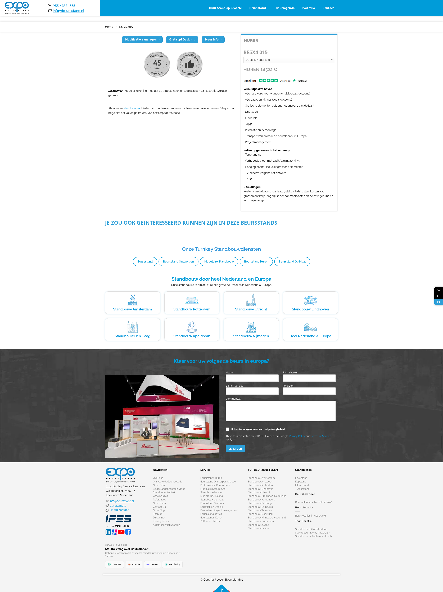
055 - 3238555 (64, 5)
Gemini (154, 564)
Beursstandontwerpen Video (169, 488)
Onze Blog (159, 510)
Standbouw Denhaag (260, 503)
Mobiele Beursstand (211, 496)
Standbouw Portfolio (164, 492)
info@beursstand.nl (68, 11)
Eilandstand (302, 485)
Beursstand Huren (256, 261)
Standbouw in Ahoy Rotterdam (312, 532)
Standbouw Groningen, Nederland (267, 496)
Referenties (159, 499)
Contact (328, 8)
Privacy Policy (297, 436)
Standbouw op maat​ (212, 499)
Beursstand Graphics (212, 503)
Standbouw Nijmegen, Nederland (267, 517)
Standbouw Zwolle (258, 524)
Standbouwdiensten (211, 492)
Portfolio (308, 8)
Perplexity (174, 564)
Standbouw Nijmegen (251, 336)
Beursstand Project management (219, 510)
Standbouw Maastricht (260, 514)
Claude (136, 564)
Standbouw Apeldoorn (191, 336)
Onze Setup (159, 485)
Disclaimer (159, 517)
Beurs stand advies (211, 514)
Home (109, 26)
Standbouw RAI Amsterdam (311, 529)
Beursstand (257, 8)
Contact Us (159, 506)
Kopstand (300, 481)
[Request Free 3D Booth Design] (438, 302)
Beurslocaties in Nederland (310, 515)
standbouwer (132, 108)
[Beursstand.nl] (17, 8)
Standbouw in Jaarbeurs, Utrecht (314, 536)
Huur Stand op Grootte (225, 8)
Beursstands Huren (211, 478)
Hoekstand (301, 478)
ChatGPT (116, 564)
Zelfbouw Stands (210, 521)
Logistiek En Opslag (211, 506)
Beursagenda (285, 8)
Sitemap (157, 514)
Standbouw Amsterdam (132, 309)
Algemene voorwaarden (166, 524)
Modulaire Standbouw (219, 261)
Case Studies (160, 496)
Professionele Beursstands (215, 485)
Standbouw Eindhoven (310, 309)
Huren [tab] (251, 40)
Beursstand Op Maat (292, 261)
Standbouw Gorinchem (261, 521)
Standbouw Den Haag (132, 336)
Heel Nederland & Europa (310, 336)
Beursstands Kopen (211, 517)
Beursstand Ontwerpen (178, 261)
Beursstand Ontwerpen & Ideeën (218, 481)
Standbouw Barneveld (260, 506)
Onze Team (159, 503)
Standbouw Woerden (260, 510)
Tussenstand (302, 488)
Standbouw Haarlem (259, 528)
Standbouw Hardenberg (261, 499)
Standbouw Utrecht (251, 309)
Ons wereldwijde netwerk (167, 481)
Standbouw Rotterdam (191, 309)
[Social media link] (108, 531)
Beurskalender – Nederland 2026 (313, 502)
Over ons (158, 478)
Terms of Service (321, 436)
